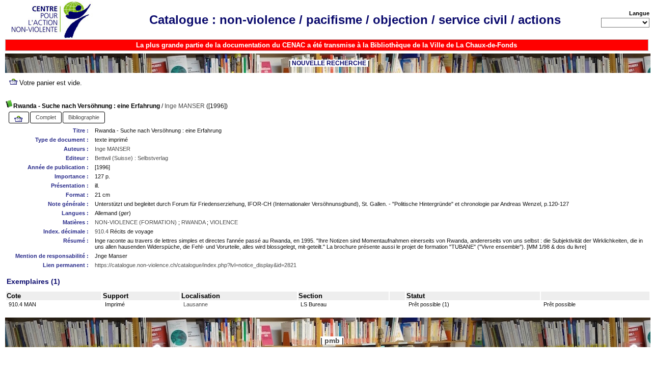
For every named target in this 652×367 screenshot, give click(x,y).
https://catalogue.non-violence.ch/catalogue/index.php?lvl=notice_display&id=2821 (195, 265)
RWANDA (193, 222)
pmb (332, 340)
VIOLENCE (224, 222)
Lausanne (195, 304)
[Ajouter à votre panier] (18, 119)
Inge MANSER (185, 106)
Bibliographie (83, 117)
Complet (46, 117)
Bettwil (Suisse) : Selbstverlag (131, 158)
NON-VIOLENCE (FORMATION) (136, 222)
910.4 (101, 231)
